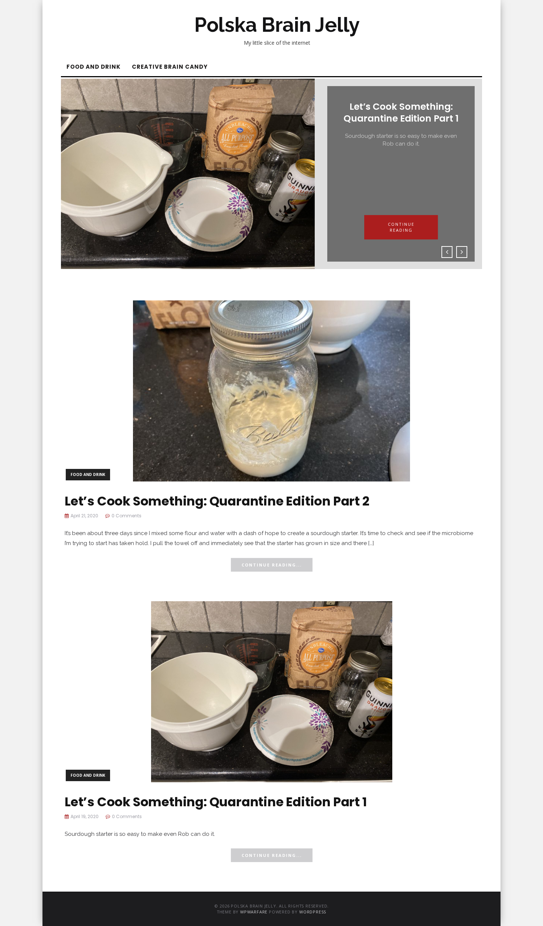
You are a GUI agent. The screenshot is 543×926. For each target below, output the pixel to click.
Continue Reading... (272, 565)
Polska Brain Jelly (277, 25)
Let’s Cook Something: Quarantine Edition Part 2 (217, 501)
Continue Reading (401, 227)
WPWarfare (253, 912)
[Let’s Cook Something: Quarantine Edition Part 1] (271, 690)
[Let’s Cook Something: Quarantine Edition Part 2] (271, 390)
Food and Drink (93, 67)
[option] (271, 174)
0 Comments (126, 516)
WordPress (312, 912)
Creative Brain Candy (170, 67)
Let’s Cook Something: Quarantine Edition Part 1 (216, 802)
